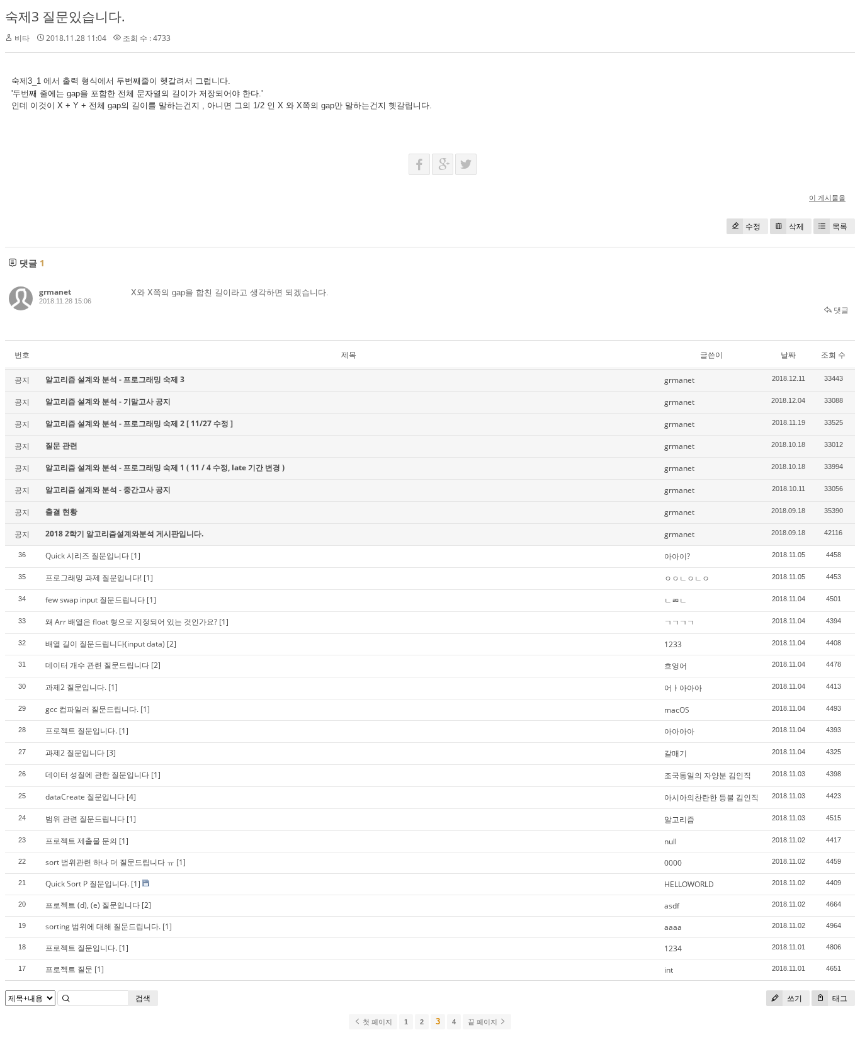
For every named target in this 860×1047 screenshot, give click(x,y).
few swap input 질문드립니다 (95, 599)
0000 (673, 862)
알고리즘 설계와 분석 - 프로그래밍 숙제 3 (114, 379)
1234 (673, 948)
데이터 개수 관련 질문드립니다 (97, 665)
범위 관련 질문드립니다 (85, 818)
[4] (131, 796)
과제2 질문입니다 (75, 752)
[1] (135, 555)
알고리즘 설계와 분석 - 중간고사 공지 (108, 489)
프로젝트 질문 (69, 969)
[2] (171, 643)
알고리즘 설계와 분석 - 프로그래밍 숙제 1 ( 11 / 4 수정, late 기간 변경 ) (165, 467)
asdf (671, 905)
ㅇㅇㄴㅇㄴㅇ (687, 578)
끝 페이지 (483, 1022)
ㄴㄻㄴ (675, 600)
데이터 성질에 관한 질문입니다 (97, 774)
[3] (111, 752)
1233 (673, 644)
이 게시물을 (827, 197)
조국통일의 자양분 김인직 (707, 775)
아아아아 (679, 731)
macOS (676, 710)
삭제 (796, 226)
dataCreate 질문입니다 (85, 796)
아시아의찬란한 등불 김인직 (711, 797)
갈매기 (675, 753)
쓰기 (793, 998)
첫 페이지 (376, 1022)
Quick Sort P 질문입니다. (87, 883)
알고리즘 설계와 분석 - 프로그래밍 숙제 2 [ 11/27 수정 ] (139, 423)
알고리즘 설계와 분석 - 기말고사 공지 (108, 401)
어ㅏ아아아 (683, 687)
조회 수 (833, 354)
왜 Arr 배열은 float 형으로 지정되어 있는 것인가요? (131, 621)
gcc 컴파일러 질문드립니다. (92, 709)
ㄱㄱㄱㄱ (679, 622)
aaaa (673, 927)
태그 (838, 998)
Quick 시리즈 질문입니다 (87, 555)
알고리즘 (679, 819)
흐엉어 (675, 665)
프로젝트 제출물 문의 (81, 840)
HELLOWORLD (689, 884)
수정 (753, 226)
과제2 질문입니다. (75, 687)
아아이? (677, 556)
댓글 (840, 310)
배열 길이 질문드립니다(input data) (105, 643)
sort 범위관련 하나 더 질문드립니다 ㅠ (109, 862)
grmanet (55, 291)
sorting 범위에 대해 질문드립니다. (103, 926)
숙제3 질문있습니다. (65, 16)
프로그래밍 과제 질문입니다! (93, 577)
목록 (839, 226)
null (670, 841)
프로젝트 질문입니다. (81, 730)
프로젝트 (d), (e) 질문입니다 (92, 905)
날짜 (788, 354)
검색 (142, 998)
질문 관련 (61, 445)
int (668, 970)
